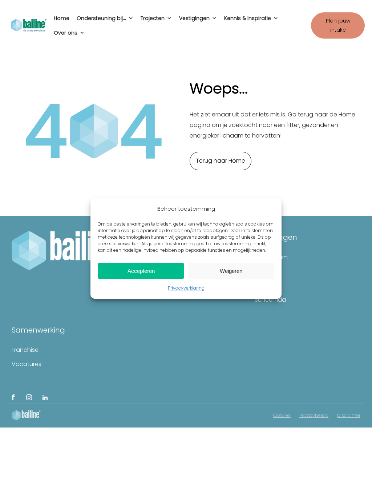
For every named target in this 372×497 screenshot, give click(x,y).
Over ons (65, 32)
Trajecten (153, 18)
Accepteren (141, 271)
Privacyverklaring (186, 288)
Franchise (25, 350)
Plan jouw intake (338, 25)
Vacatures (26, 364)
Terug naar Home (220, 160)
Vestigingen (194, 18)
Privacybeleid (313, 415)
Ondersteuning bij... (101, 18)
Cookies (282, 415)
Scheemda (270, 299)
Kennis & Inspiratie (247, 18)
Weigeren (231, 271)
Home (61, 18)
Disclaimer (348, 415)
